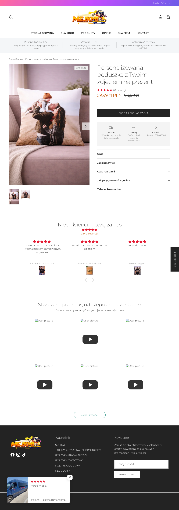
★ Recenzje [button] (175, 259)
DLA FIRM (124, 33)
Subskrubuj (127, 474)
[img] (89, 230)
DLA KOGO (67, 33)
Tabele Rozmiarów (109, 189)
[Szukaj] (11, 17)
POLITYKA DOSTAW (67, 465)
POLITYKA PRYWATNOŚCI (71, 455)
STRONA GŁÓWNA (42, 33)
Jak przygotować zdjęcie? (113, 180)
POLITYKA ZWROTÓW (69, 460)
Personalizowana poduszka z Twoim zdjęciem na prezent (52, 59)
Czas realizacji (106, 171)
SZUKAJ (60, 445)
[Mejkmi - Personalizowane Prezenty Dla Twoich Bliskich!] (89, 17)
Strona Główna (16, 59)
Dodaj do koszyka (134, 113)
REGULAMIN (62, 470)
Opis (100, 153)
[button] (86, 279)
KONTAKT (143, 33)
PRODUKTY (88, 33)
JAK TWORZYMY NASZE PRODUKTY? (78, 450)
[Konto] (160, 17)
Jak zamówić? (106, 162)
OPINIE (106, 33)
